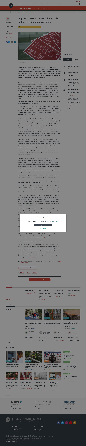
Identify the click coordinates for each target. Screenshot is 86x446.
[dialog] (43, 223)
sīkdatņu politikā (55, 221)
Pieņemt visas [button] (43, 225)
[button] (43, 229)
